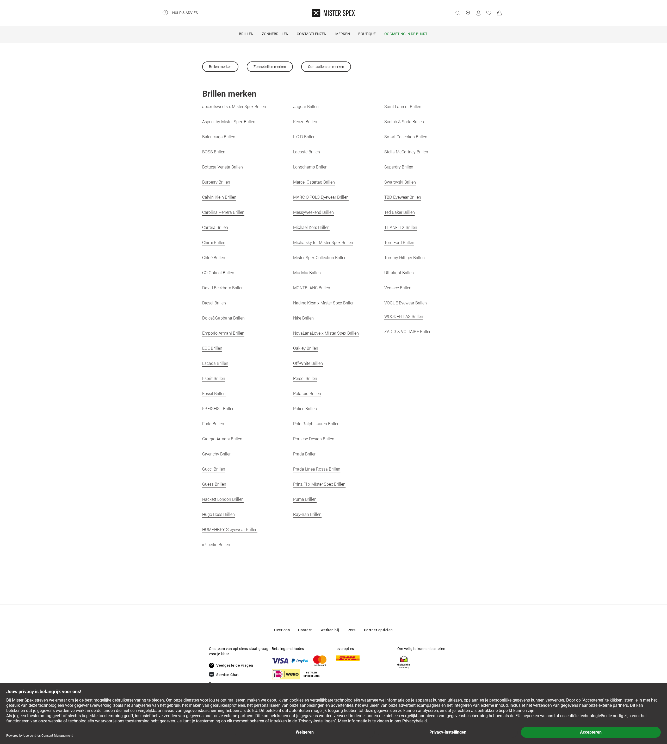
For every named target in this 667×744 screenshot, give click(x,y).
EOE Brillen (212, 348)
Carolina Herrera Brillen (223, 212)
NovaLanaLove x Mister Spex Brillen (326, 333)
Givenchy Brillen (217, 454)
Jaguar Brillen (306, 106)
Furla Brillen (213, 424)
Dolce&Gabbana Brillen (223, 318)
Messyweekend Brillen (313, 212)
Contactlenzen (311, 34)
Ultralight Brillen (399, 273)
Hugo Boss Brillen (218, 514)
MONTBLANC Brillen (311, 288)
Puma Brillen (305, 499)
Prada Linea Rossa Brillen (316, 469)
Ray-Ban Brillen (307, 514)
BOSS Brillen (213, 152)
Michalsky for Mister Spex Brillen (323, 242)
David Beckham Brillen (223, 288)
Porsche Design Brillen (313, 439)
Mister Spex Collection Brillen (320, 257)
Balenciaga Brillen (218, 137)
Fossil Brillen (214, 393)
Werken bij (329, 630)
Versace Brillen (397, 288)
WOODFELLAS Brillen (403, 316)
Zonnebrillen (275, 34)
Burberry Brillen (216, 182)
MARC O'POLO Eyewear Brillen (321, 197)
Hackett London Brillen (223, 499)
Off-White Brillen (308, 363)
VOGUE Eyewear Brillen (405, 303)
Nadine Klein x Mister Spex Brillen (324, 303)
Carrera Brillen (215, 227)
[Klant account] (478, 13)
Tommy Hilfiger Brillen (404, 257)
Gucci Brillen (213, 469)
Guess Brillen (214, 484)
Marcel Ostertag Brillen (314, 182)
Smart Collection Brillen (405, 137)
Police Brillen (305, 408)
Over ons (282, 630)
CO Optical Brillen (218, 273)
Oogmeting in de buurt (405, 34)
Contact (305, 630)
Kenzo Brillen (305, 121)
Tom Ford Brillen (399, 242)
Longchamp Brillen (310, 167)
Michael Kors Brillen (311, 227)
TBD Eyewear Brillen (402, 197)
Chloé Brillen (213, 257)
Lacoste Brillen (306, 152)
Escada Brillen (215, 363)
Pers (352, 630)
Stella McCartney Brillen (406, 152)
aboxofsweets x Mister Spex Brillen (234, 106)
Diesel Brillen (214, 303)
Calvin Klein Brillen (219, 197)
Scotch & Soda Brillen (404, 121)
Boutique (367, 34)
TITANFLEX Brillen (400, 227)
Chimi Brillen (213, 242)
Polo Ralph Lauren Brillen (316, 424)
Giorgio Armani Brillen (222, 439)
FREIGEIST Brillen (218, 408)
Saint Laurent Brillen (402, 106)
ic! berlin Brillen (216, 544)
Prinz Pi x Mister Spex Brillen (319, 484)
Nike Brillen (303, 318)
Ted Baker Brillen (399, 212)
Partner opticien (378, 630)
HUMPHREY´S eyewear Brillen (229, 529)
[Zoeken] (457, 13)
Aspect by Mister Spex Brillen (228, 121)
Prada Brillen (305, 454)
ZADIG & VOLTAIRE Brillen (407, 331)
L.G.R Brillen (304, 137)
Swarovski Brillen (400, 182)
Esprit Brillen (213, 378)
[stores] (468, 13)
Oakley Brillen (305, 348)
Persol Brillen (305, 378)
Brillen (246, 34)
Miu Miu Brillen (307, 273)
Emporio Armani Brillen (223, 333)
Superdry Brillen (398, 167)
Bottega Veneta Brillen (222, 167)
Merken (342, 34)
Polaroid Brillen (307, 393)
